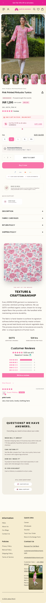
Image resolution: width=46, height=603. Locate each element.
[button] (7, 111)
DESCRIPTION (7, 211)
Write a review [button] (23, 375)
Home (3, 88)
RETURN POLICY (8, 225)
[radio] (4, 139)
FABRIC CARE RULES (10, 218)
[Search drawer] (34, 9)
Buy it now (23, 165)
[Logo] (23, 9)
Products (8, 88)
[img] (7, 389)
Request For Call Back (31, 546)
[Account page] (8, 9)
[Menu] (4, 9)
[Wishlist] (38, 9)
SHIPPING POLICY (9, 232)
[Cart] (42, 9)
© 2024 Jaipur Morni (8, 599)
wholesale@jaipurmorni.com (33, 557)
